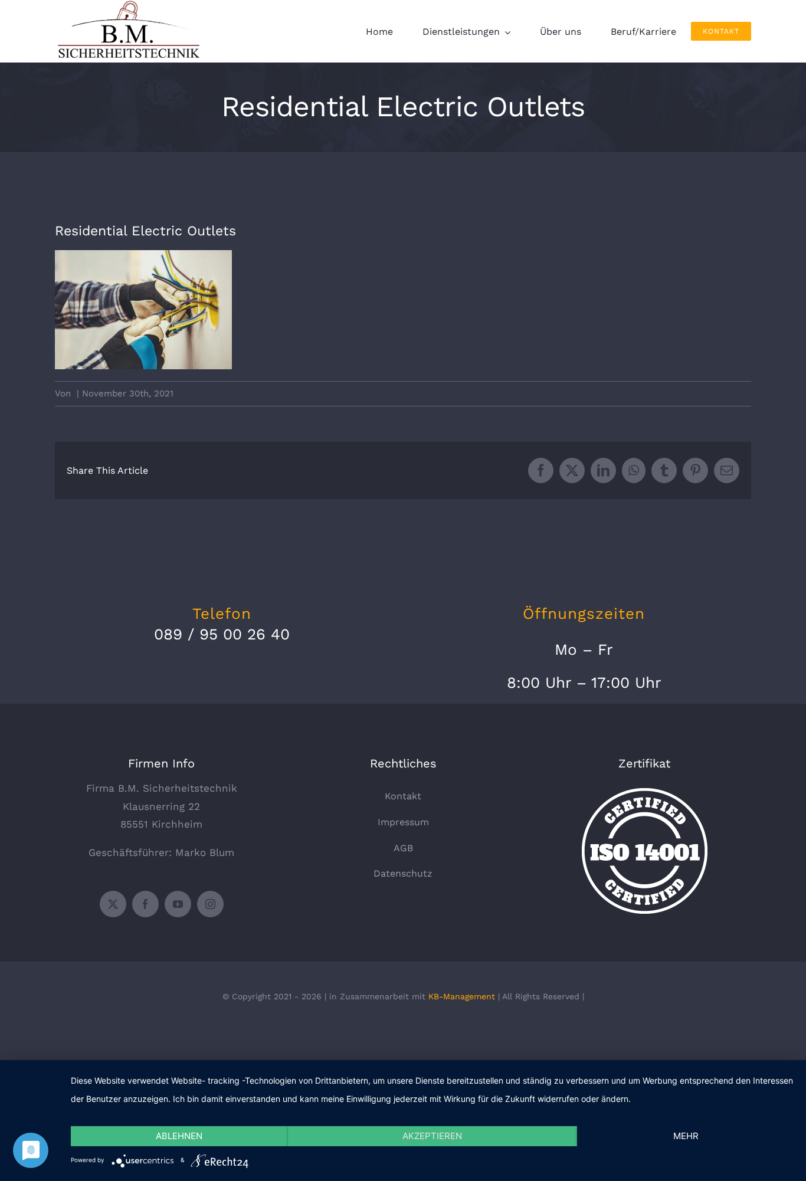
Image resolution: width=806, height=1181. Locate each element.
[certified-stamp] (644, 793)
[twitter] (113, 904)
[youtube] (178, 904)
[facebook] (145, 904)
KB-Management (461, 996)
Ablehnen (179, 1135)
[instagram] (210, 904)
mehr (686, 1135)
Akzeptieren (432, 1135)
